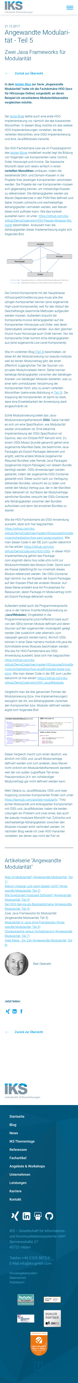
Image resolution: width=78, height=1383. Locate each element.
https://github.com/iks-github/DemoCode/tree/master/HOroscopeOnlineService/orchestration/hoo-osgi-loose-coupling (39, 533)
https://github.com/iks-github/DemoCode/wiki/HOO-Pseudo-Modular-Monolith (38, 220)
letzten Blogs (18, 153)
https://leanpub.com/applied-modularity (31, 799)
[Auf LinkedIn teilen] (15, 1012)
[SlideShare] (38, 1217)
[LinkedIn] (26, 1217)
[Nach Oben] (38, 1368)
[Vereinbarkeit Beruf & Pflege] (39, 1343)
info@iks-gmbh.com (36, 1263)
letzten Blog (23, 84)
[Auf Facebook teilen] (21, 1012)
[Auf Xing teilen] (8, 1012)
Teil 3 (39, 352)
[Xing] (15, 1217)
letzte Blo (16, 116)
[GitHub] (49, 1217)
